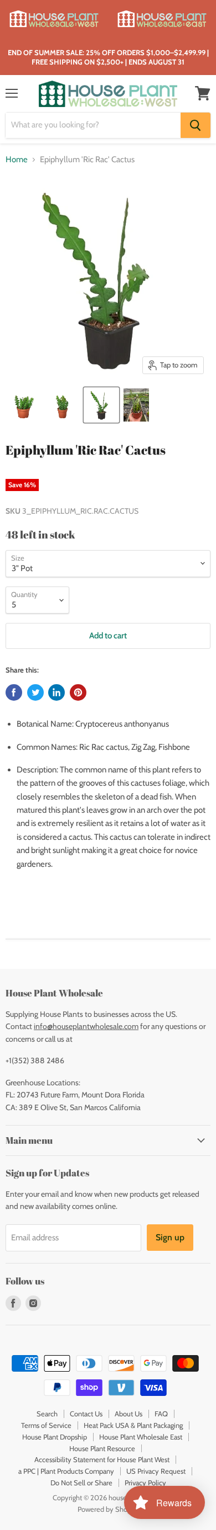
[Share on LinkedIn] (56, 692)
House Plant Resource (102, 1448)
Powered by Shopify (108, 1509)
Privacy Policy (145, 1482)
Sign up (170, 1237)
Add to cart (108, 636)
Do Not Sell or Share (81, 1482)
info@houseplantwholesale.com (86, 1026)
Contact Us (86, 1413)
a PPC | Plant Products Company (66, 1471)
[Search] (195, 125)
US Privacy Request (156, 1471)
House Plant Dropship (54, 1436)
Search (47, 1413)
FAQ (161, 1413)
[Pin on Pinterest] (78, 692)
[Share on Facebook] (14, 692)
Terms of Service (46, 1425)
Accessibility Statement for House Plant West (101, 1459)
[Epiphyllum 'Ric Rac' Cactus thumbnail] (24, 405)
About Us (128, 1413)
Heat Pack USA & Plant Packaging (133, 1425)
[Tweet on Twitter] (35, 692)
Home (17, 159)
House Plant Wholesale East (140, 1436)
